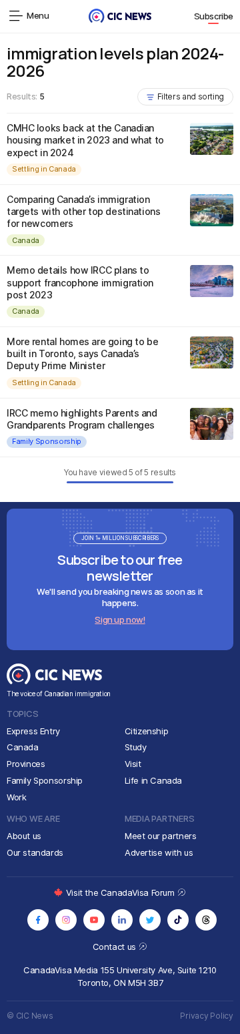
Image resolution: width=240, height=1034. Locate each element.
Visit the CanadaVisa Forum (121, 892)
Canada (25, 240)
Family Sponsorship (46, 441)
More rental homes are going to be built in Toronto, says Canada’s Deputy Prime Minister (82, 353)
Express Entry (33, 731)
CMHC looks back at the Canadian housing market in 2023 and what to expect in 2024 (85, 140)
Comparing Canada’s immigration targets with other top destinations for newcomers (83, 211)
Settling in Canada (44, 169)
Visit (133, 763)
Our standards (35, 852)
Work (16, 797)
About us (24, 835)
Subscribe (214, 16)
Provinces (26, 763)
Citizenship (147, 731)
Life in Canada (154, 780)
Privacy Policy (206, 1016)
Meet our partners (160, 835)
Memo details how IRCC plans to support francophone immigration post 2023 (80, 282)
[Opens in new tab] (38, 920)
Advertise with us (159, 852)
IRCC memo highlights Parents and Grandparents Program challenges (82, 419)
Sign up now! (120, 619)
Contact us (116, 946)
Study (136, 747)
